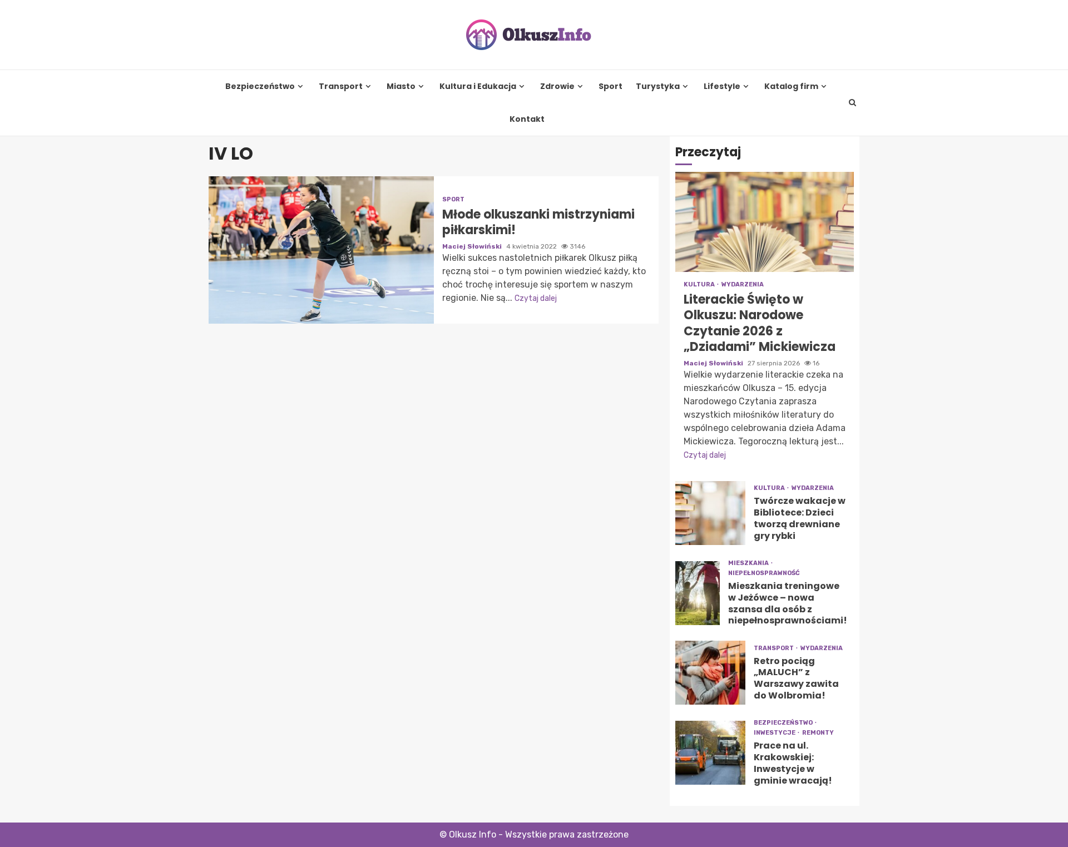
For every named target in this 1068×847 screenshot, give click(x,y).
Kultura (700, 284)
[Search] (852, 102)
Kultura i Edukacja (477, 86)
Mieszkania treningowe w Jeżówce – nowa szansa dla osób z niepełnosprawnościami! (697, 593)
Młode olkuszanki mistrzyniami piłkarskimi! (321, 250)
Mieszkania (749, 563)
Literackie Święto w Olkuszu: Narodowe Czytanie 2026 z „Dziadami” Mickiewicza (764, 222)
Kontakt (527, 119)
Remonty (818, 733)
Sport (610, 86)
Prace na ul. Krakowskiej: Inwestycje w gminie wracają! (710, 753)
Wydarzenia (742, 284)
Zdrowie (557, 86)
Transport (341, 86)
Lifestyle (722, 86)
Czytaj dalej (536, 298)
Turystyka (658, 86)
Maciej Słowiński (472, 246)
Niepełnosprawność (764, 573)
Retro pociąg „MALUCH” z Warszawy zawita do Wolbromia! (710, 673)
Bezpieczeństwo (260, 86)
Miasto (401, 86)
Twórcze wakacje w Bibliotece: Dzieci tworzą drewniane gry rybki (710, 513)
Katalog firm (791, 86)
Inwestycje (775, 733)
